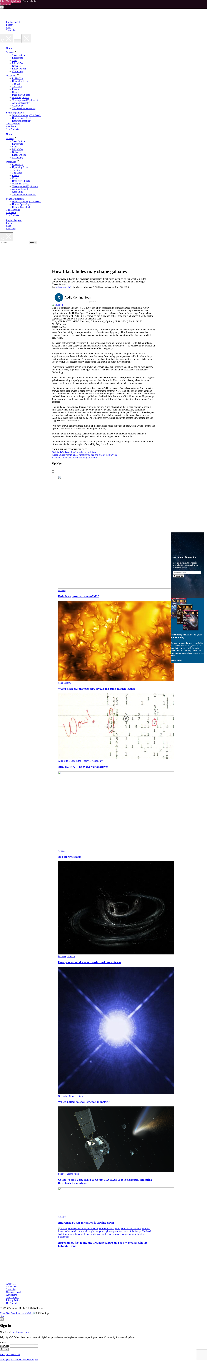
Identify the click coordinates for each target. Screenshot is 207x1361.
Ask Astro (11, 126)
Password (4, 1345)
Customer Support (29, 1359)
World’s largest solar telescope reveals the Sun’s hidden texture (96, 688)
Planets (15, 89)
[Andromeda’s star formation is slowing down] (116, 1214)
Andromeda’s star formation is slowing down (86, 1222)
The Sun (16, 84)
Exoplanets (17, 57)
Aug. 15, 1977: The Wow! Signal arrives (83, 766)
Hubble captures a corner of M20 (78, 596)
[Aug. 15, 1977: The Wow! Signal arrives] (116, 758)
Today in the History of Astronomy (86, 761)
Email (3, 1342)
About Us (10, 1284)
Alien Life (63, 761)
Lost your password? (10, 1354)
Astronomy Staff (63, 287)
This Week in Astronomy (24, 108)
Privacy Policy (13, 1300)
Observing (11, 75)
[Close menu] (26, 38)
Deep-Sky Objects (21, 94)
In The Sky (17, 78)
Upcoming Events (20, 81)
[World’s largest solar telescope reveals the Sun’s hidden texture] (116, 680)
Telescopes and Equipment (25, 100)
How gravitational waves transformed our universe (89, 962)
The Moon (17, 86)
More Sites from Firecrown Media (16, 1313)
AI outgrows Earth (70, 856)
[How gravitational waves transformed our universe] (116, 953)
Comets (15, 92)
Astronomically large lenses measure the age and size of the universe (84, 455)
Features (62, 956)
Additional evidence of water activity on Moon (74, 457)
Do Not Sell (12, 1303)
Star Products (12, 129)
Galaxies (16, 66)
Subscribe (10, 30)
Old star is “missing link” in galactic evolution (74, 452)
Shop (8, 27)
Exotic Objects (19, 68)
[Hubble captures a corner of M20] (116, 587)
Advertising (11, 1294)
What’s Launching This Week (26, 115)
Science (9, 52)
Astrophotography (21, 103)
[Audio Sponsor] (123, 297)
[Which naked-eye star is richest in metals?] (116, 1093)
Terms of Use (12, 1297)
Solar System (18, 55)
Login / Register (14, 22)
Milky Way (17, 63)
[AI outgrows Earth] (116, 848)
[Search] (6, 38)
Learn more (5, 4)
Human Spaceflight (21, 118)
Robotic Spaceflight (21, 121)
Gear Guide (17, 105)
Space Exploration (15, 112)
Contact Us (11, 1286)
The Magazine (13, 123)
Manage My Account (10, 1359)
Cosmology (17, 71)
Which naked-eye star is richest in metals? (84, 1101)
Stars (14, 60)
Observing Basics (20, 97)
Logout (9, 25)
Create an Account (20, 1332)
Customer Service (14, 1292)
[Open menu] (17, 41)
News (9, 48)
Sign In (4, 1349)
